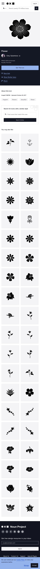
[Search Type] (5, 8)
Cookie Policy (20, 560)
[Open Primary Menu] (3, 4)
